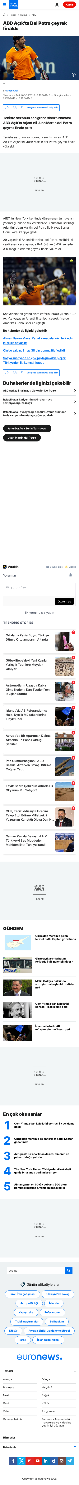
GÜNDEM (13, 928)
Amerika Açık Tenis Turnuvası (27, 428)
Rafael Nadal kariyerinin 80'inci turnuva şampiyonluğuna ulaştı (27, 401)
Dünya (23, 15)
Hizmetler (9, 1437)
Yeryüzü (47, 1387)
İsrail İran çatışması (22, 1294)
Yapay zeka (26, 1312)
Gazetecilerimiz (12, 1419)
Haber (13, 15)
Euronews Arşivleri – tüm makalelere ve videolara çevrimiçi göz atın (57, 1422)
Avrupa (7, 1379)
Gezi (6, 1403)
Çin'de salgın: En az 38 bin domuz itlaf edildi (34, 350)
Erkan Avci (12, 90)
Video (6, 1411)
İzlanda (54, 1303)
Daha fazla (9, 1447)
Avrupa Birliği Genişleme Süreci (49, 1330)
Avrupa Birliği (29, 1303)
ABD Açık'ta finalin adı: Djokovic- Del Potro (29, 390)
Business (8, 1387)
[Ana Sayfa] (4, 14)
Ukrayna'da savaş (57, 1294)
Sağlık (45, 1395)
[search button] (68, 1270)
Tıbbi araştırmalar (27, 1321)
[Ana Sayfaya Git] (13, 4)
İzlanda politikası (48, 1339)
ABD (34, 15)
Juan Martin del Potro (22, 437)
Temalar (8, 1370)
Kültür (13, 1330)
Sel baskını (57, 1321)
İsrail (23, 1339)
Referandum (52, 1312)
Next (6, 1395)
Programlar (49, 1411)
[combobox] (39, 1270)
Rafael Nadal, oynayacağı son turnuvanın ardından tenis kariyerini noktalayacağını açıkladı (34, 413)
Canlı (69, 4)
